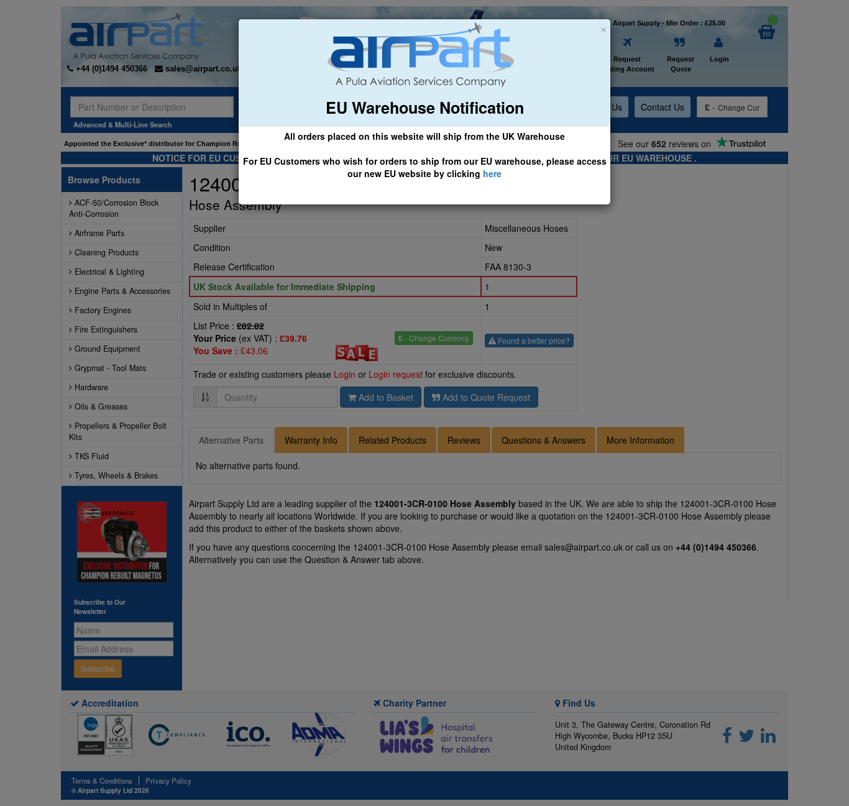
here (492, 173)
